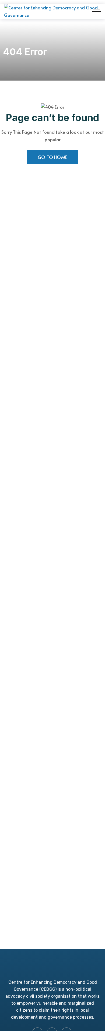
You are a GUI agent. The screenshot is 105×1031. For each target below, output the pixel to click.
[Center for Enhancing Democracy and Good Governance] (52, 11)
